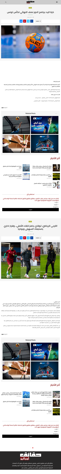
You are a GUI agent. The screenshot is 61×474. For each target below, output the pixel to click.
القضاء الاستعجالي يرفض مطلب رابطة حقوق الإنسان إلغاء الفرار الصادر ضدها (42, 167)
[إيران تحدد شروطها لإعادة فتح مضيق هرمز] (26, 167)
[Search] (5, 3)
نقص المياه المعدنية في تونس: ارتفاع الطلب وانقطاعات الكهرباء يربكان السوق (11, 394)
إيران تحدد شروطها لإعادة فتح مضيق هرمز (12, 167)
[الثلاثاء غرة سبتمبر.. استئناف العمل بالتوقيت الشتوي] (56, 185)
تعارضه (56, 205)
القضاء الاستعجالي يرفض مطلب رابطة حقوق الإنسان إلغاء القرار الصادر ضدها (42, 402)
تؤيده (56, 202)
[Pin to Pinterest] (24, 21)
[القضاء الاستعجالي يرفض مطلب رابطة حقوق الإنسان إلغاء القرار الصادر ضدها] (56, 403)
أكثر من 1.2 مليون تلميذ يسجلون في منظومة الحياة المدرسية (12, 175)
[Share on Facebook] (31, 21)
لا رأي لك (55, 207)
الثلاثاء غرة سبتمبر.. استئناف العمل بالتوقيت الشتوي (43, 184)
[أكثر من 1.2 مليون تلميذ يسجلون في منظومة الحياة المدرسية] (26, 176)
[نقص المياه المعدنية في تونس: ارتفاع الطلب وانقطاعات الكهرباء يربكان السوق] (26, 394)
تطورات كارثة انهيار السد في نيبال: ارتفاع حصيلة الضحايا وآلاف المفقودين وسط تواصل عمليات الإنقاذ (41, 393)
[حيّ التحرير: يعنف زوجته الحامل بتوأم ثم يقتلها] (56, 176)
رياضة (30, 8)
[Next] (56, 113)
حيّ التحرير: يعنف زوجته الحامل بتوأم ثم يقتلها (42, 175)
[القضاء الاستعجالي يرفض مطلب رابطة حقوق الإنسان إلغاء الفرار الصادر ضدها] (56, 167)
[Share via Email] (21, 21)
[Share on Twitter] (28, 21)
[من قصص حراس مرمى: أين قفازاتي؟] (44, 125)
